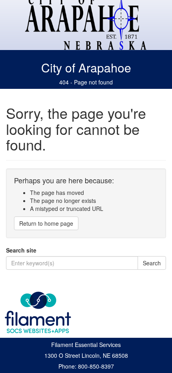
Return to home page (46, 223)
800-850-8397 (96, 366)
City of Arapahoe (86, 67)
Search (152, 263)
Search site (21, 250)
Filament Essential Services (86, 345)
